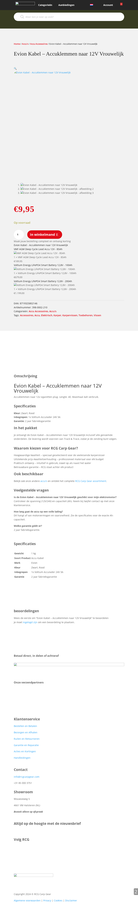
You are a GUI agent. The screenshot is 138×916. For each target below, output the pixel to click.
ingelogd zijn (30, 622)
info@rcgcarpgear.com (26, 776)
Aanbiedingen (66, 5)
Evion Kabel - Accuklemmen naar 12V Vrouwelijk (41, 245)
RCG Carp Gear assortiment (90, 481)
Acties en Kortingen (25, 751)
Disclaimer (71, 900)
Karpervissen (69, 315)
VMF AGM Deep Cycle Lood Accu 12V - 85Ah (38, 249)
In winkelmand (42, 234)
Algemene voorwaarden (27, 900)
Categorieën (45, 5)
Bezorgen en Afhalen (25, 732)
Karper (57, 315)
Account (108, 5)
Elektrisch (46, 315)
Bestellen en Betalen (25, 726)
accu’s (43, 481)
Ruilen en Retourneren (27, 738)
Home (17, 43)
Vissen (97, 315)
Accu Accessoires (38, 43)
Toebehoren (86, 315)
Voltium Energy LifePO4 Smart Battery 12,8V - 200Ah (43, 281)
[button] (15, 68)
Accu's (25, 43)
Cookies (58, 900)
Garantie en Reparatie (26, 745)
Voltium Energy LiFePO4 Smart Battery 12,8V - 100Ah (43, 265)
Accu (37, 315)
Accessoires (26, 315)
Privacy (47, 900)
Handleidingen (22, 757)
